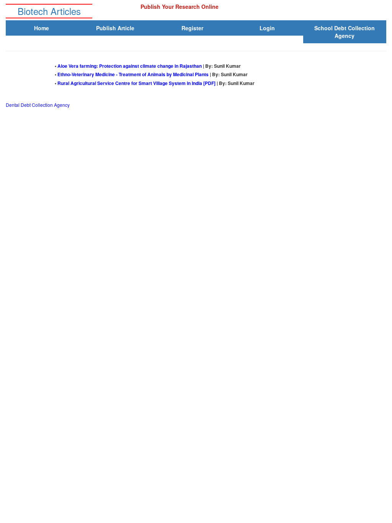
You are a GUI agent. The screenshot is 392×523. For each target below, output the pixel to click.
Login (267, 28)
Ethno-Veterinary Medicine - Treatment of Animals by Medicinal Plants (133, 74)
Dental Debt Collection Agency (38, 104)
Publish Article (115, 28)
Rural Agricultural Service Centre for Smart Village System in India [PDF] (137, 83)
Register (192, 28)
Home (41, 28)
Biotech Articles (49, 11)
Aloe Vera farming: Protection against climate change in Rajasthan (130, 65)
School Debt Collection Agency (344, 31)
